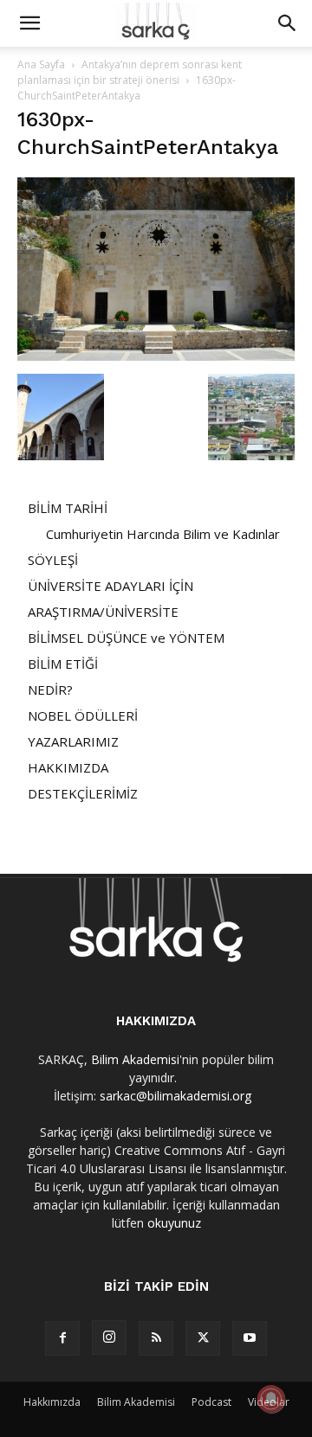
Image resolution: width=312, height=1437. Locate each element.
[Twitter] (202, 1338)
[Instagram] (109, 1337)
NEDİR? (50, 689)
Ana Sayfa (41, 64)
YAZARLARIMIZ (73, 741)
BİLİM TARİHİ (67, 507)
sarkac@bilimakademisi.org (175, 1095)
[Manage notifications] (271, 1399)
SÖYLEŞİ (53, 559)
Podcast (211, 1402)
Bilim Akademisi (135, 1059)
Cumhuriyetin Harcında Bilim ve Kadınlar (163, 533)
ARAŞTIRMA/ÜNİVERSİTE (103, 611)
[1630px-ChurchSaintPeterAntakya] (156, 356)
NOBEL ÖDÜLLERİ (83, 715)
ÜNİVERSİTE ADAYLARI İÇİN (110, 585)
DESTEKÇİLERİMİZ (83, 793)
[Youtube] (249, 1338)
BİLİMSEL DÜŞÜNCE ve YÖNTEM (126, 637)
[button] (29, 23)
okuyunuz (174, 1223)
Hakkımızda (52, 1402)
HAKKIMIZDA (68, 767)
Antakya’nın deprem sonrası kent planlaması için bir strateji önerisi (129, 72)
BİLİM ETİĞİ (63, 663)
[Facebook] (62, 1338)
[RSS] (156, 1338)
